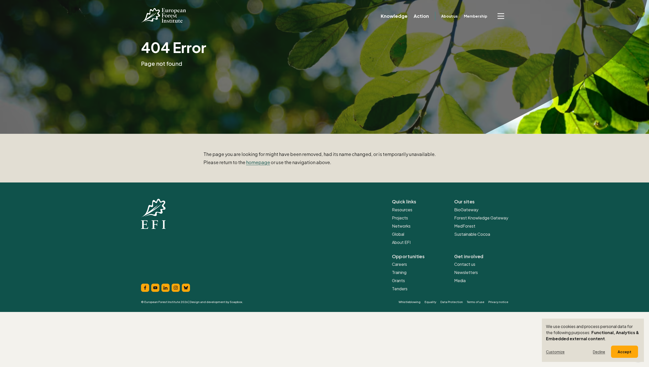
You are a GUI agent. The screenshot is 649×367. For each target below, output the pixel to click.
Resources (402, 209)
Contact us (464, 264)
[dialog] (593, 340)
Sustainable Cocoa (472, 234)
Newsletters (466, 272)
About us (449, 16)
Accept (624, 351)
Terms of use (475, 302)
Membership (475, 16)
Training (399, 272)
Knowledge (394, 16)
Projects (400, 217)
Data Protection (451, 302)
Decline (599, 352)
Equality (430, 302)
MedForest (464, 226)
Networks (401, 226)
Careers (399, 264)
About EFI (401, 242)
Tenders (400, 288)
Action (421, 16)
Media (460, 280)
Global (398, 234)
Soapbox (236, 302)
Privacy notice (498, 302)
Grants (398, 280)
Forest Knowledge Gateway (481, 217)
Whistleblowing (410, 302)
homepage (258, 162)
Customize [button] (555, 351)
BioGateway (466, 209)
